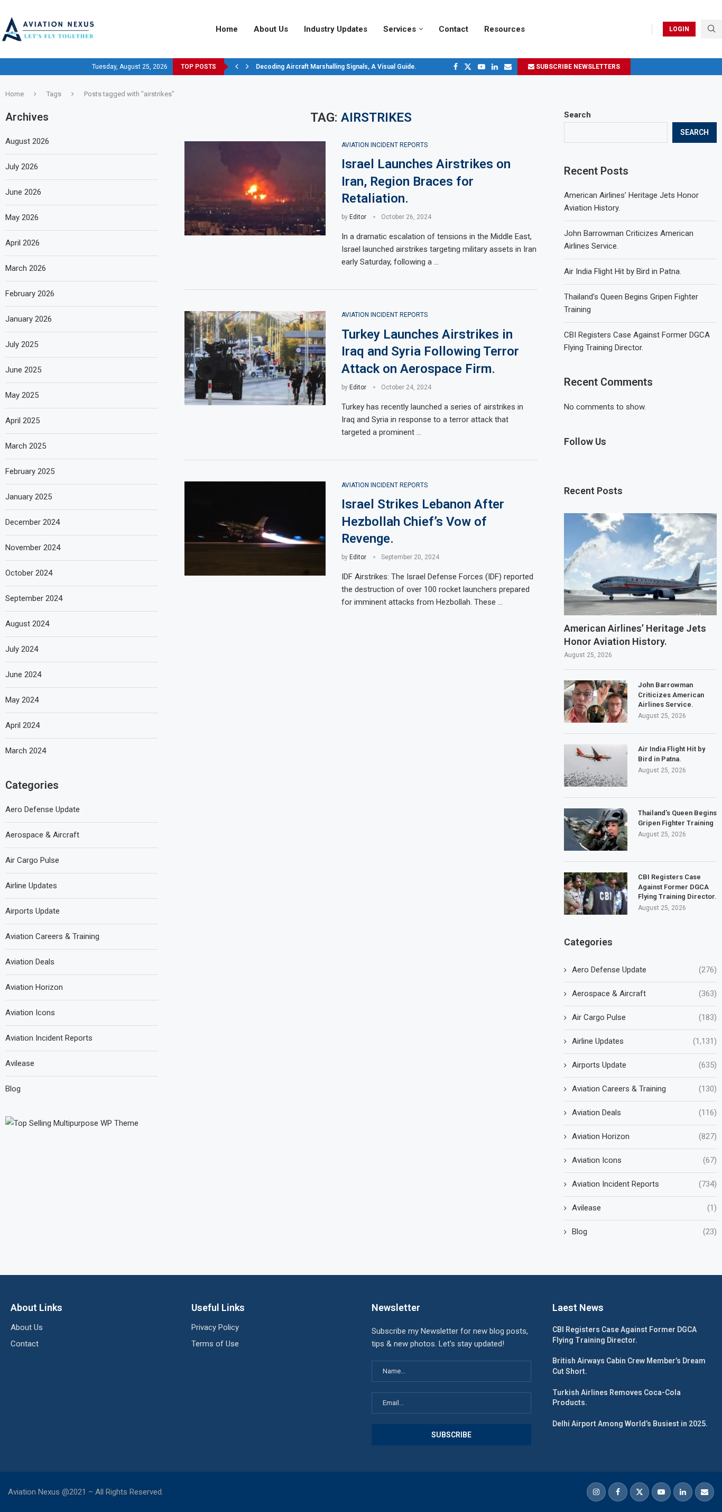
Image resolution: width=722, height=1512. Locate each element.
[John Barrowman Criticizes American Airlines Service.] (595, 701)
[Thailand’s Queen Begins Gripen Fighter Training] (595, 829)
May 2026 (22, 217)
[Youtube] (481, 66)
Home (227, 29)
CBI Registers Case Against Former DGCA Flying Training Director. (677, 886)
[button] (237, 66)
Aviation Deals (644, 1112)
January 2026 (28, 319)
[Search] (711, 29)
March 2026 (25, 268)
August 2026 (27, 141)
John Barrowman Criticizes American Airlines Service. (671, 694)
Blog (644, 1231)
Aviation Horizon (644, 1136)
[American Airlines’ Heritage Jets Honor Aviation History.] (640, 564)
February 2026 (29, 293)
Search (577, 115)
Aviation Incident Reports (644, 1184)
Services (399, 29)
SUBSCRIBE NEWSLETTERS (577, 66)
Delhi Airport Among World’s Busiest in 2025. (630, 1423)
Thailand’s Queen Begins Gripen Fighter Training (677, 817)
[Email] (508, 66)
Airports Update (644, 1065)
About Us (271, 29)
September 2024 (33, 598)
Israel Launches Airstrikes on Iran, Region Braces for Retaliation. (426, 181)
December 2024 (32, 522)
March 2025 (25, 446)
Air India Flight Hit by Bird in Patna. (622, 271)
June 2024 (23, 674)
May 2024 (22, 700)
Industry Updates (335, 29)
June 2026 (23, 192)
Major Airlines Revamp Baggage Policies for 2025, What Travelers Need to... (369, 66)
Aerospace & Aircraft (644, 993)
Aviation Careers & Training (644, 1089)
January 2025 (28, 497)
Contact (453, 29)
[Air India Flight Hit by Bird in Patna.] (595, 765)
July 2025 (21, 344)
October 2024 (28, 573)
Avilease (644, 1208)
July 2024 (21, 649)
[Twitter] (468, 66)
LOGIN (679, 29)
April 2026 (22, 243)
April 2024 (22, 725)
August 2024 (27, 624)
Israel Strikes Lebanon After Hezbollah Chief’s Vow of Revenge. (422, 521)
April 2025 (22, 420)
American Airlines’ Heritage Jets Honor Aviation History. (635, 635)
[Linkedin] (494, 66)
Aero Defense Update (644, 969)
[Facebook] (455, 66)
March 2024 (25, 750)
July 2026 (21, 166)
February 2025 (29, 471)
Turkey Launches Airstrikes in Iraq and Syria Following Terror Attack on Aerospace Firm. (430, 351)
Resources (504, 29)
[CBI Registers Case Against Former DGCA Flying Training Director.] (595, 893)
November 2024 (32, 547)
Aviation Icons (644, 1160)
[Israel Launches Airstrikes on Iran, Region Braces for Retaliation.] (255, 188)
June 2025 (23, 370)
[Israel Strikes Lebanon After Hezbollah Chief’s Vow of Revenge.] (255, 528)
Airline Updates (644, 1041)
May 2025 (22, 395)
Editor (357, 217)
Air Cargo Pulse (644, 1017)
